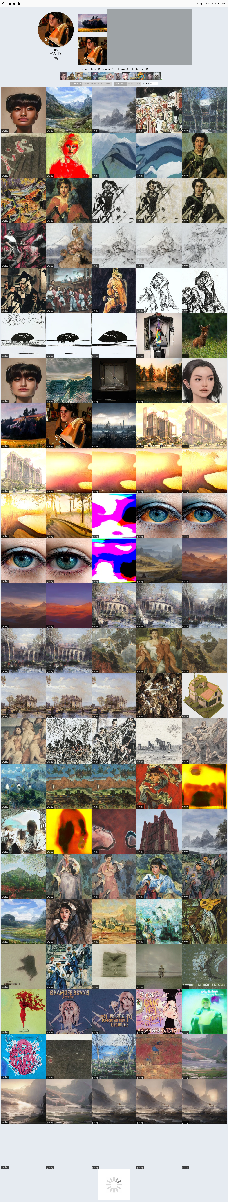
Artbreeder (12, 3)
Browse (222, 3)
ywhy (5, 130)
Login (200, 3)
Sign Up (211, 3)
